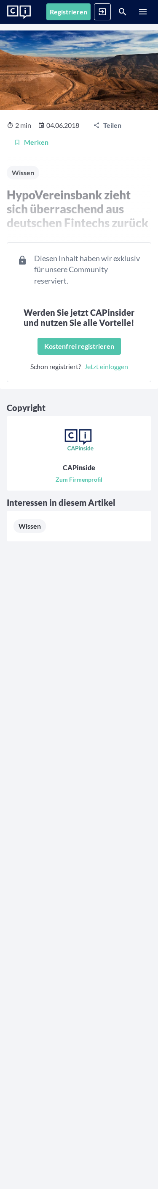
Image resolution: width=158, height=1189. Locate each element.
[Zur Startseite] (19, 12)
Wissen (30, 526)
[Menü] (142, 11)
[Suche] (122, 11)
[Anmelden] (102, 11)
